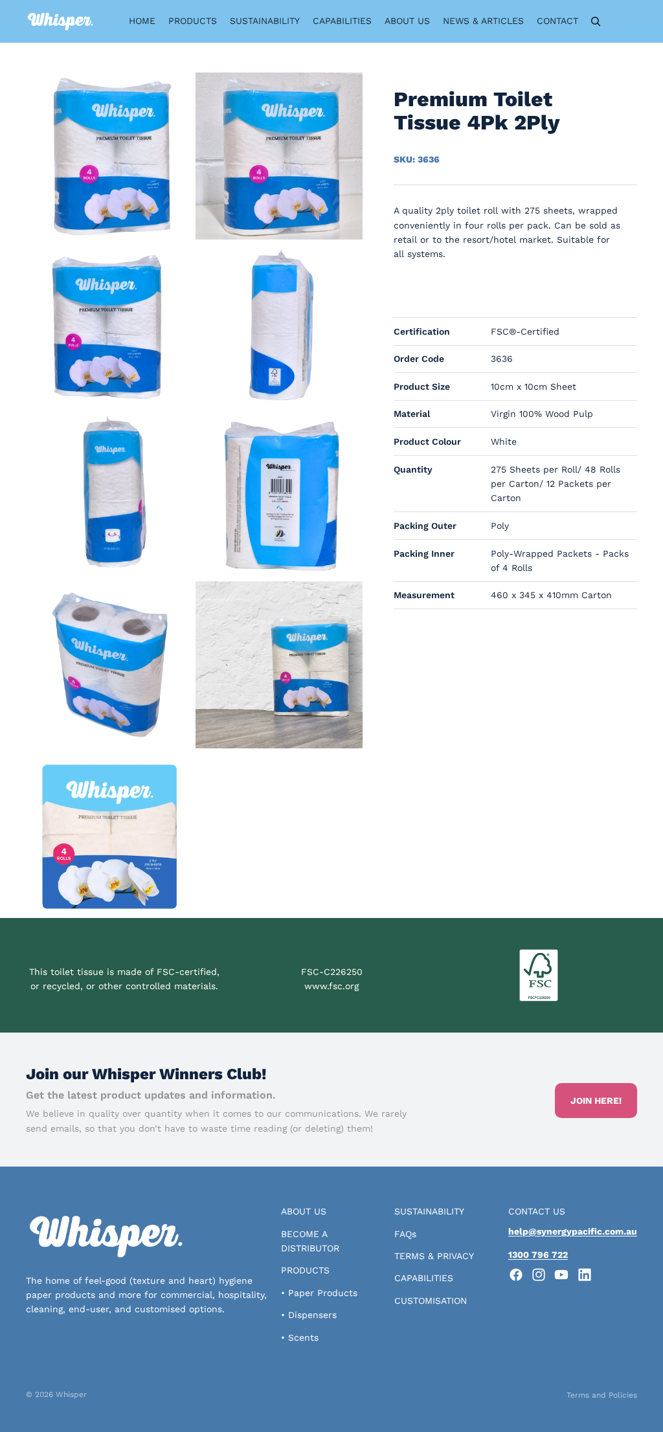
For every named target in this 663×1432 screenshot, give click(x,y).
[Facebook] (516, 1274)
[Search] (595, 21)
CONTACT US (536, 1211)
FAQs (405, 1234)
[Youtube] (561, 1274)
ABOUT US (303, 1211)
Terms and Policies (602, 1395)
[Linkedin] (584, 1274)
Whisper (71, 1394)
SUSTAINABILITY (429, 1211)
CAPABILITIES (423, 1278)
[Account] (623, 21)
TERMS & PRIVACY (434, 1256)
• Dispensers (309, 1315)
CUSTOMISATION (430, 1300)
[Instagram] (538, 1274)
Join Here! (596, 1100)
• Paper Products (319, 1293)
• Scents (300, 1337)
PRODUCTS (305, 1270)
